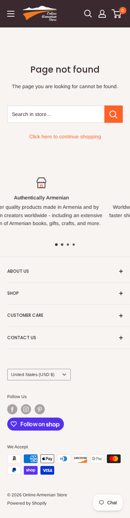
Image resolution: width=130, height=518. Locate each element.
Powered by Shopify (27, 503)
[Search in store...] (113, 114)
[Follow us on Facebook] (12, 409)
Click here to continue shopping (65, 136)
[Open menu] (10, 14)
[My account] (102, 14)
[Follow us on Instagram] (26, 409)
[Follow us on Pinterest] (40, 409)
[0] (116, 13)
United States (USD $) (33, 374)
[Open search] (88, 14)
